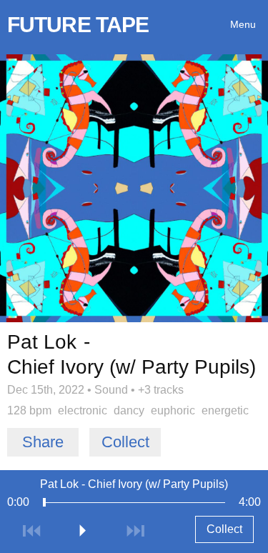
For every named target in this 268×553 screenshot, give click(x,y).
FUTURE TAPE (78, 24)
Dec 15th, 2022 (45, 390)
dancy (129, 410)
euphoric (173, 410)
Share (43, 442)
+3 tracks (161, 390)
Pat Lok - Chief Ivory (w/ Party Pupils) (134, 484)
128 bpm (29, 410)
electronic (82, 410)
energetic (225, 410)
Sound (111, 390)
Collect (125, 442)
